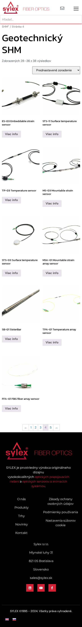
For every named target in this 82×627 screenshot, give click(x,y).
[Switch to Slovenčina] (14, 619)
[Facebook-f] (52, 587)
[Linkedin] (29, 587)
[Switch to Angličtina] (7, 619)
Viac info (11, 134)
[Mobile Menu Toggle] (76, 8)
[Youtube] (41, 587)
